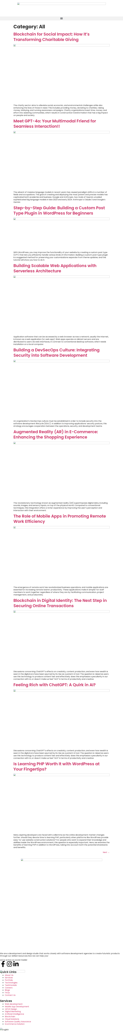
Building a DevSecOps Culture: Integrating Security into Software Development (56, 352)
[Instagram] (9, 964)
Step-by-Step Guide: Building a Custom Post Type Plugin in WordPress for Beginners (59, 210)
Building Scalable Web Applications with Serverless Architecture (54, 268)
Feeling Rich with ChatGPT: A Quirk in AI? (54, 685)
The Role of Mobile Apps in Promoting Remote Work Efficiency (59, 518)
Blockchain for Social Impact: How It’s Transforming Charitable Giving (51, 36)
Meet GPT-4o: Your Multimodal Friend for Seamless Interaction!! (54, 123)
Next (106, 852)
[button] (61, 18)
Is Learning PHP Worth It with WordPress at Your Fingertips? (56, 766)
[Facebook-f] (3, 964)
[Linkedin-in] (16, 964)
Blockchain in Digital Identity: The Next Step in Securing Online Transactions (60, 603)
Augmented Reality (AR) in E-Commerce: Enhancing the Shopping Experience (55, 434)
